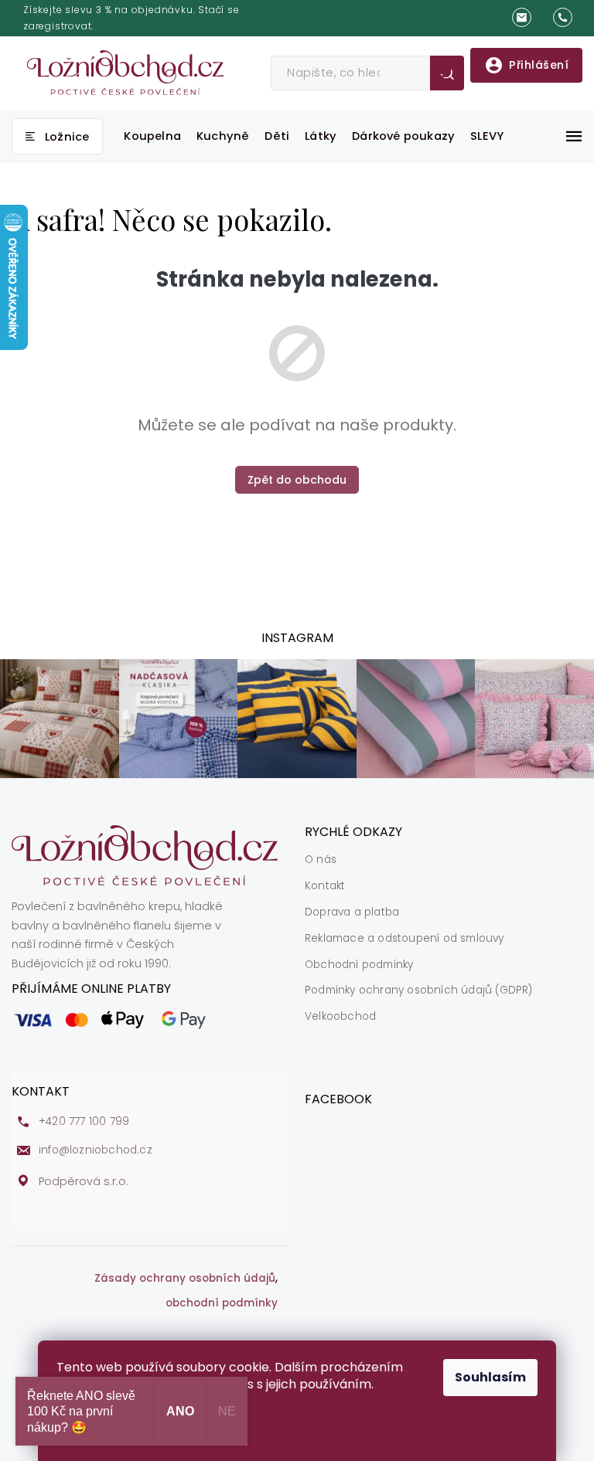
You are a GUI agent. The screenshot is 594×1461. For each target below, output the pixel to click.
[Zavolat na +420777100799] (567, 17)
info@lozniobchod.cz (95, 1150)
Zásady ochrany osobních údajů (184, 1279)
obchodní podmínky (222, 1303)
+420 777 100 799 (84, 1122)
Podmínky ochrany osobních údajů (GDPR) (419, 990)
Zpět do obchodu (297, 480)
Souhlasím (490, 1377)
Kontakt (325, 886)
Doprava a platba (352, 912)
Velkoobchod (340, 1017)
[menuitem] (57, 136)
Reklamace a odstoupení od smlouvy (404, 939)
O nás (320, 860)
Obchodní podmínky (359, 965)
